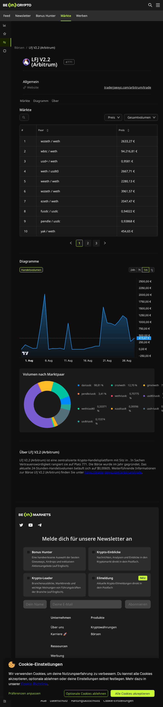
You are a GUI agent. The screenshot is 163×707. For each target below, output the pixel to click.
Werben (81, 16)
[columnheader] (77, 130)
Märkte (66, 16)
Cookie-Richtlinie (34, 684)
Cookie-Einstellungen (118, 700)
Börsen (19, 48)
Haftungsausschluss (85, 700)
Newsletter (23, 16)
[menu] (5, 38)
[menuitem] (5, 25)
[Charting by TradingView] (25, 353)
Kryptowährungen (104, 627)
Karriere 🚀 (59, 634)
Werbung (57, 656)
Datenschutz (59, 700)
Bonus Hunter (46, 16)
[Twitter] (21, 525)
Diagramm (40, 101)
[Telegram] (39, 525)
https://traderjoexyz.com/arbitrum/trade (113, 472)
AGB (43, 700)
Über (55, 101)
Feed (6, 16)
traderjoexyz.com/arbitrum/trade (127, 87)
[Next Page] (104, 243)
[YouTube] (30, 525)
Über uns (57, 627)
